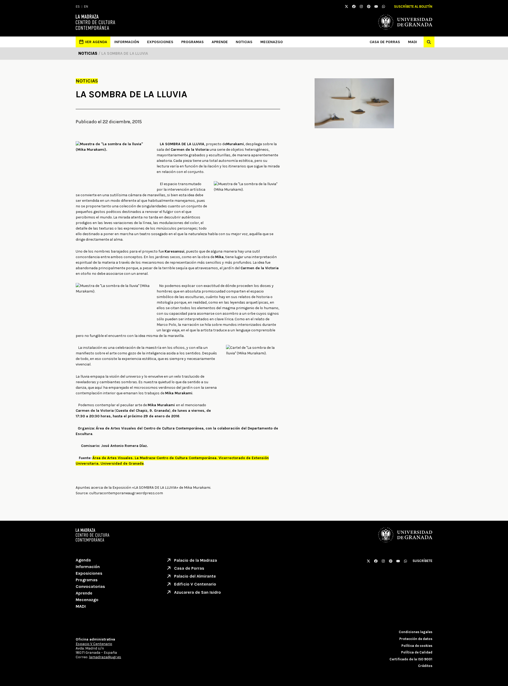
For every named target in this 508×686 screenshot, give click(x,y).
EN (86, 6)
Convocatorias (90, 586)
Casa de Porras (385, 42)
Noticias (244, 42)
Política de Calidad (416, 652)
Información (126, 42)
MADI (412, 42)
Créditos (425, 666)
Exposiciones (160, 42)
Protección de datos (415, 639)
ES (78, 6)
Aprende (220, 42)
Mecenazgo (271, 42)
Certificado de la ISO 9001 (410, 659)
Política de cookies (416, 646)
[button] (429, 41)
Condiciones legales (415, 632)
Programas (192, 42)
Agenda (83, 559)
